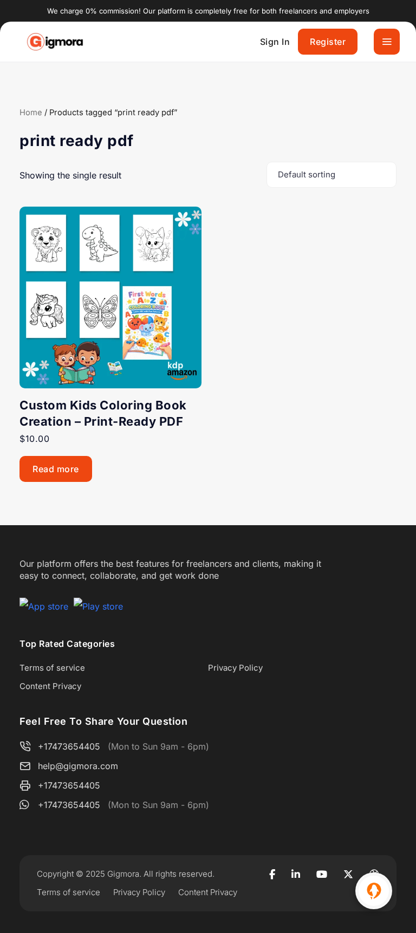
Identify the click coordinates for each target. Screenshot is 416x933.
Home (31, 112)
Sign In (275, 41)
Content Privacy (50, 686)
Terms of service (52, 668)
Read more (55, 469)
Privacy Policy (235, 668)
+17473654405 (69, 746)
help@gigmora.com (78, 765)
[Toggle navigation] (387, 42)
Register (328, 41)
